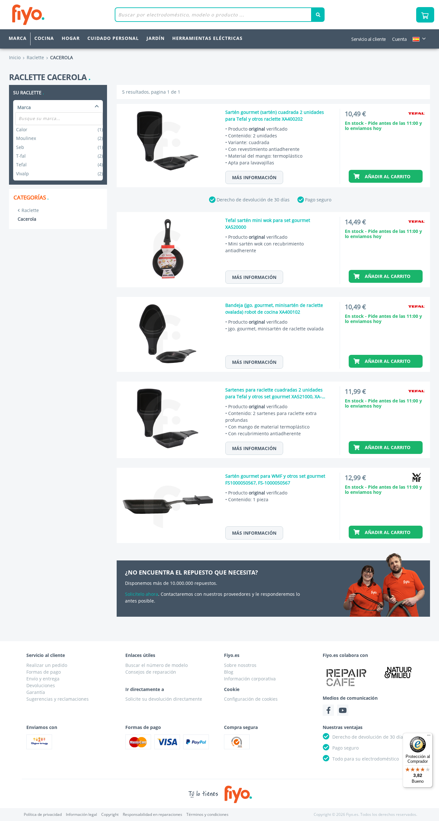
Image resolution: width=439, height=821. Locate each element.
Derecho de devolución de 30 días (253, 200)
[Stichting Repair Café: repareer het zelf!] (346, 677)
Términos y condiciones (207, 814)
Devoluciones (40, 685)
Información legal (81, 814)
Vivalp (59, 174)
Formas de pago (43, 672)
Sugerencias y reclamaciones (57, 699)
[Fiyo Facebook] (328, 710)
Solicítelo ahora (141, 594)
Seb (59, 147)
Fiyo (54, 14)
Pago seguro (318, 200)
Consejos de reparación (150, 672)
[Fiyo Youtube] (342, 710)
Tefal (59, 164)
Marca (18, 38)
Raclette (30, 210)
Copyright (110, 814)
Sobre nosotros (240, 665)
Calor (59, 129)
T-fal (59, 156)
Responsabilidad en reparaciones (152, 814)
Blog (228, 672)
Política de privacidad (43, 814)
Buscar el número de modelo (156, 665)
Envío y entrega (42, 679)
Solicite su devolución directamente (163, 699)
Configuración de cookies (251, 699)
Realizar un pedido (46, 665)
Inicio (15, 57)
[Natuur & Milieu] (398, 672)
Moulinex (59, 138)
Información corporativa (250, 679)
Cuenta (399, 39)
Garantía (35, 692)
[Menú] (429, 737)
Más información (254, 177)
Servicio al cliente (368, 39)
